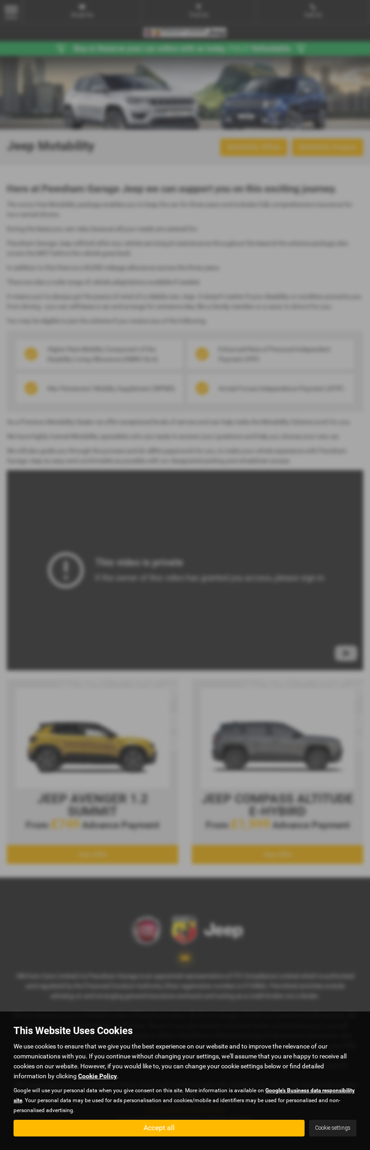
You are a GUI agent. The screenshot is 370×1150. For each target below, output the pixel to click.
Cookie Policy (97, 1076)
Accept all (159, 1127)
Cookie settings (333, 1128)
